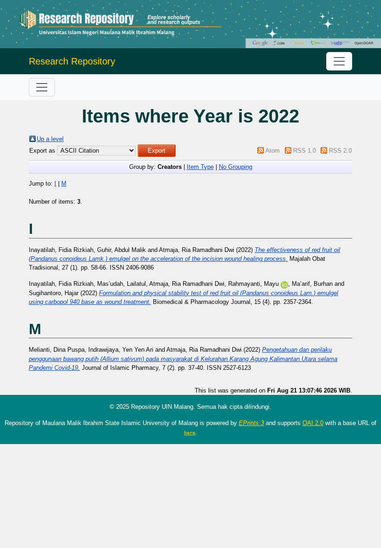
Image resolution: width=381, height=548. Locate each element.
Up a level (50, 138)
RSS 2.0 (340, 150)
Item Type (200, 166)
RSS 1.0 (304, 150)
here (189, 432)
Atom (272, 150)
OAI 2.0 (312, 422)
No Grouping (235, 166)
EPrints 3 (251, 422)
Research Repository (72, 61)
